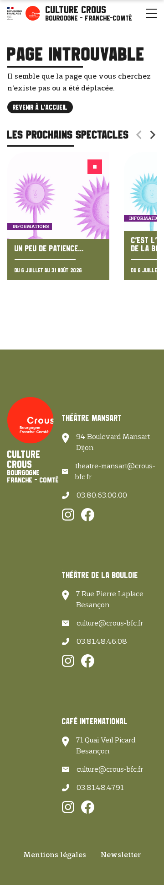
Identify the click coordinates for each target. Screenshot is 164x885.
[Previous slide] (139, 135)
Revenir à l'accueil (40, 107)
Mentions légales (54, 854)
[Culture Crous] (89, 13)
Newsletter (121, 854)
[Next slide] (152, 135)
